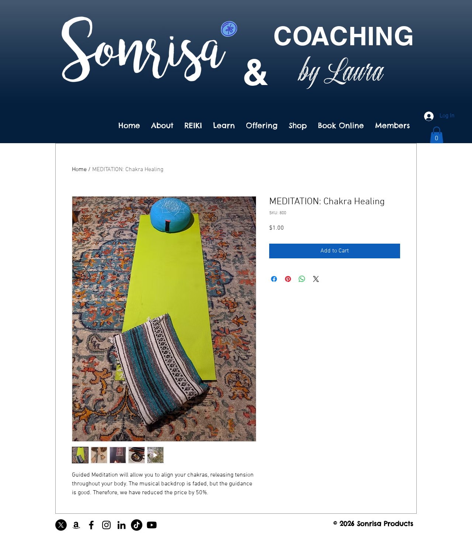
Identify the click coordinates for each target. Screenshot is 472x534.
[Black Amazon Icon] (76, 525)
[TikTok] (136, 525)
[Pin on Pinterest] (288, 279)
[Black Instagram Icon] (106, 525)
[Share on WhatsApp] (302, 279)
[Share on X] (316, 279)
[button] (437, 135)
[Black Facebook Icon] (91, 525)
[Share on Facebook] (274, 279)
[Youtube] (151, 525)
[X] (61, 525)
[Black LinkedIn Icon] (121, 525)
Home (79, 169)
